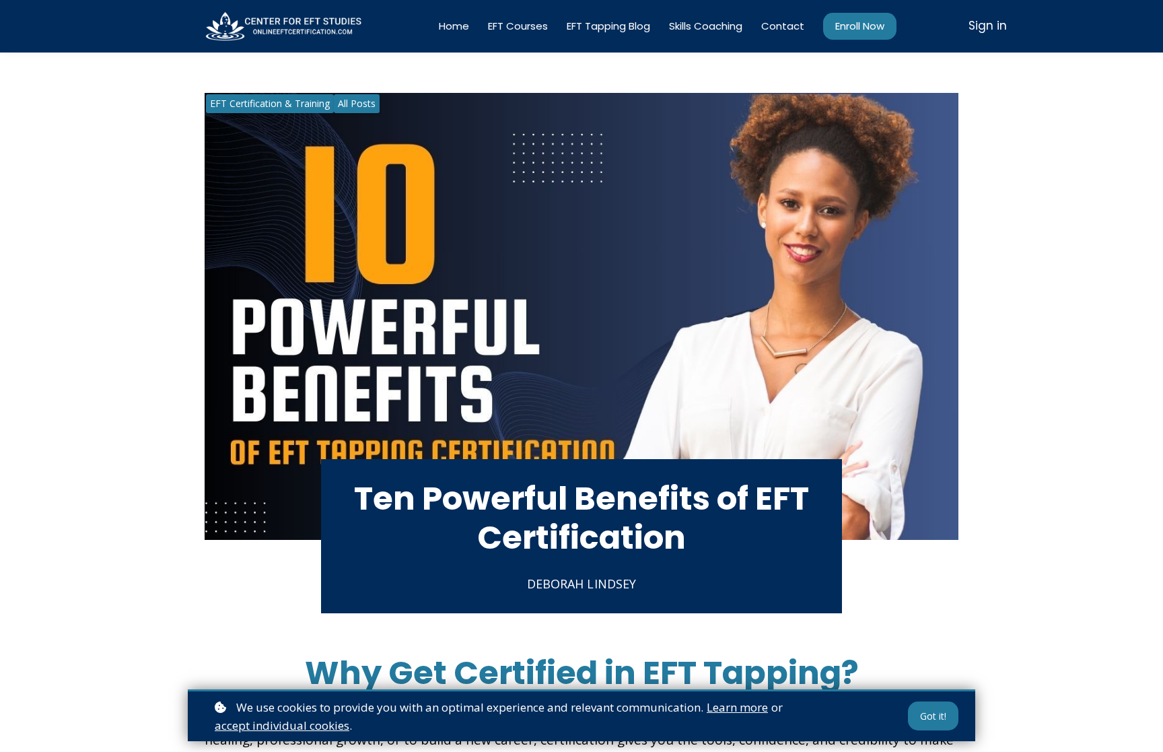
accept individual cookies (282, 725)
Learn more (737, 707)
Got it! (933, 716)
